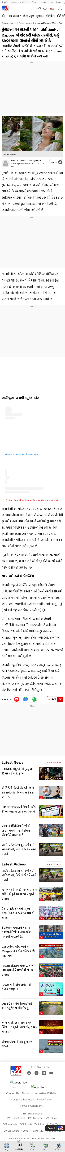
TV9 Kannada (9, 1124)
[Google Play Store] (20, 1084)
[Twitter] (36, 1073)
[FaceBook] (29, 1073)
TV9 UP (25, 1131)
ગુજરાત (40, 16)
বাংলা (51, 2)
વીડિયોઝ (50, 16)
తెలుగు (35, 2)
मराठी (43, 2)
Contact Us (12, 1093)
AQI (45, 8)
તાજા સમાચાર (14, 16)
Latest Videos (14, 864)
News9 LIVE (38, 1131)
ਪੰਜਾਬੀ (58, 2)
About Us (27, 1093)
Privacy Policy (44, 1099)
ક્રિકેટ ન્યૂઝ (28, 16)
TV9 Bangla (25, 1124)
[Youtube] (16, 699)
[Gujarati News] (5, 8)
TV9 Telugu (50, 1118)
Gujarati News (9, 23)
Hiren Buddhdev (18, 160)
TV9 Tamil (55, 1124)
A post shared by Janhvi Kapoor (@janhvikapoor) (32, 500)
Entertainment (26, 23)
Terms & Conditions (31, 1106)
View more (53, 762)
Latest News (12, 762)
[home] (3, 16)
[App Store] (41, 1088)
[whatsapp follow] (34, 699)
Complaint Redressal (22, 1099)
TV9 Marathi (35, 1118)
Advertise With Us (45, 1093)
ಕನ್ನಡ (24, 2)
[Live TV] (51, 8)
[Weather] (40, 8)
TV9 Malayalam (10, 1131)
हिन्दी (5, 2)
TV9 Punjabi (41, 1124)
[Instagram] (44, 1073)
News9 (14, 2)
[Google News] (25, 699)
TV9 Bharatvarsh (16, 1118)
